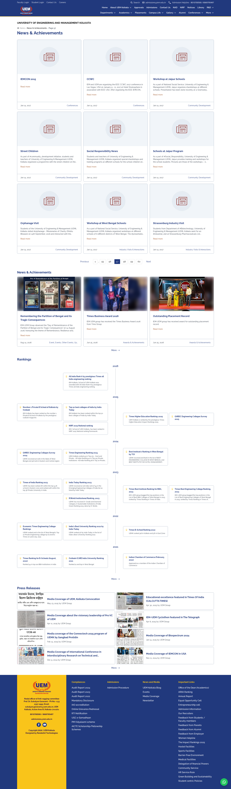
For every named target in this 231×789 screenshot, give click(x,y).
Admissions (151, 7)
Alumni (182, 13)
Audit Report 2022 (81, 696)
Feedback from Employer (191, 733)
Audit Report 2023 (81, 692)
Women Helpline (186, 738)
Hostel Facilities (186, 746)
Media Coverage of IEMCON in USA (166, 653)
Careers (62, 2)
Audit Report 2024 (81, 687)
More (208, 13)
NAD (175, 7)
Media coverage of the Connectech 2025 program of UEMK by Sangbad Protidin (77, 635)
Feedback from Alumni (189, 729)
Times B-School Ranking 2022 (142, 530)
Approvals (139, 7)
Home (105, 7)
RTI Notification (79, 713)
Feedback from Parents (190, 725)
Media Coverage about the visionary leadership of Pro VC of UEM (80, 617)
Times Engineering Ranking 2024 (83, 453)
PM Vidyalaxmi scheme (83, 722)
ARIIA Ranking (185, 692)
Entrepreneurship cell (189, 705)
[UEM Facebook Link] (39, 725)
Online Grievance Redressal (85, 709)
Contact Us (51, 2)
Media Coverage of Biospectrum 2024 (167, 635)
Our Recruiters (185, 713)
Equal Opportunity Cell (190, 700)
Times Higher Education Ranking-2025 (146, 416)
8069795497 (208, 2)
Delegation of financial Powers (193, 763)
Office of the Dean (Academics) (193, 687)
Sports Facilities (186, 751)
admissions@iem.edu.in (156, 2)
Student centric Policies (190, 781)
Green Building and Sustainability (195, 776)
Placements (140, 13)
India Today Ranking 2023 (80, 482)
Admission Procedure (118, 687)
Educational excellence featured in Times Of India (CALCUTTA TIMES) (175, 599)
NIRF (182, 7)
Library (200, 7)
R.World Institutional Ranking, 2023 (84, 498)
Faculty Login (23, 2)
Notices (191, 7)
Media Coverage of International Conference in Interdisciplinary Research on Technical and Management (74, 654)
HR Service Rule (186, 772)
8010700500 (196, 2)
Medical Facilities (187, 759)
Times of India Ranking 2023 (35, 482)
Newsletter (148, 700)
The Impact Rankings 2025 (191, 742)
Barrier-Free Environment (191, 755)
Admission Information (189, 709)
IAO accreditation (80, 705)
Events (146, 692)
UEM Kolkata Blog (152, 687)
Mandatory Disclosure (83, 700)
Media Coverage (151, 696)
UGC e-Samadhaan (81, 717)
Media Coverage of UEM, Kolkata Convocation (73, 599)
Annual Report (185, 696)
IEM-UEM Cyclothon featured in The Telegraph (173, 617)
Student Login (38, 2)
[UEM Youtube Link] (45, 725)
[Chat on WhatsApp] (224, 782)
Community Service (188, 768)
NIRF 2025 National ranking (81, 426)
